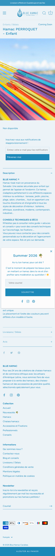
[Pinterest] (33, 301)
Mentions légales (11, 471)
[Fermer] (51, 251)
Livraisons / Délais (12, 462)
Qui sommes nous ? (12, 449)
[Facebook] (22, 301)
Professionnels (10, 430)
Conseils (7, 435)
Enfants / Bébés (11, 24)
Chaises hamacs (11, 421)
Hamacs (7, 417)
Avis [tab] (5, 341)
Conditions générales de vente (18, 467)
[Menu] (4, 13)
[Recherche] (44, 13)
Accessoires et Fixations (15, 426)
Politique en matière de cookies (19, 476)
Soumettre (27, 292)
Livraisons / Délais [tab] (12, 332)
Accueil (7, 408)
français (6, 537)
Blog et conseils (11, 458)
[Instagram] (28, 301)
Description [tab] (9, 173)
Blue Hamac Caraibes (19, 545)
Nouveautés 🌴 (10, 412)
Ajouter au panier (27, 551)
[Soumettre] (50, 506)
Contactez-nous (11, 453)
